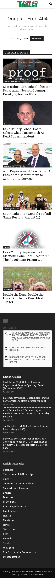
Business (7, 124)
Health (7, 515)
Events (6, 247)
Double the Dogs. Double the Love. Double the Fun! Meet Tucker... (23, 298)
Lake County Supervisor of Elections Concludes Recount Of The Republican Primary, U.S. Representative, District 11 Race (26, 443)
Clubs (6, 478)
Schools (7, 538)
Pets (5, 533)
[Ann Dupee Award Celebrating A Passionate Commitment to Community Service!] (27, 155)
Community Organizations (18, 483)
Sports (6, 543)
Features (8, 497)
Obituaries (9, 529)
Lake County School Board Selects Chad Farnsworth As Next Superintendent (23, 132)
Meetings (8, 520)
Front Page (8, 289)
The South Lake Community (19, 552)
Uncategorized (11, 556)
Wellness (8, 547)
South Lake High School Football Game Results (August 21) (27, 215)
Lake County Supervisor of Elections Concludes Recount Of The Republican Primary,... (26, 256)
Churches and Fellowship (18, 474)
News (6, 524)
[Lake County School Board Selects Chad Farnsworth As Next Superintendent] (27, 113)
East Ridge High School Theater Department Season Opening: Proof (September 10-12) (26, 90)
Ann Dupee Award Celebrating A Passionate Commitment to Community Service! (27, 175)
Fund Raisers (10, 511)
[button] (5, 4)
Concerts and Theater (12, 82)
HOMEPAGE (36, 39)
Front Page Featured (11, 209)
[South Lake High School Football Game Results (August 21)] (27, 198)
